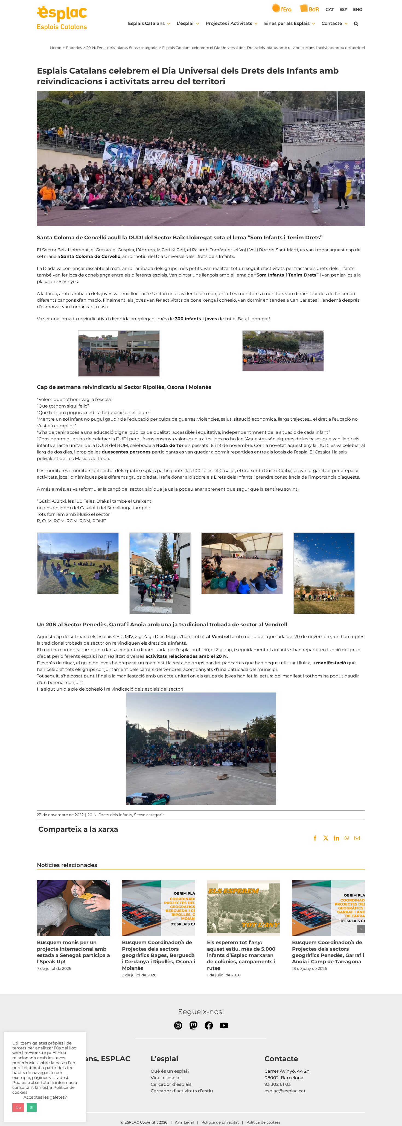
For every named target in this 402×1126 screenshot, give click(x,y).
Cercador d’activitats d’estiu (182, 1090)
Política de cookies (263, 1122)
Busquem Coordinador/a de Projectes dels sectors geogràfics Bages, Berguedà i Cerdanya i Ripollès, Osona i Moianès (158, 908)
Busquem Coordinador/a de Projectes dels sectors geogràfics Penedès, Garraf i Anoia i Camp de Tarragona (328, 908)
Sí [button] (31, 1107)
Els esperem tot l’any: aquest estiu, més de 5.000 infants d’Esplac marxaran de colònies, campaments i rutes (243, 908)
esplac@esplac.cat (285, 1090)
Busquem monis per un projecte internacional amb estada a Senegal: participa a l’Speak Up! (73, 908)
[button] (356, 23)
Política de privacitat (220, 1122)
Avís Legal (184, 1122)
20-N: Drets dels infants (110, 814)
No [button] (18, 1107)
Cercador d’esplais (171, 1084)
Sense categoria (149, 814)
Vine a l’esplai (165, 1077)
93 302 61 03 (277, 1084)
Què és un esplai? (170, 1071)
